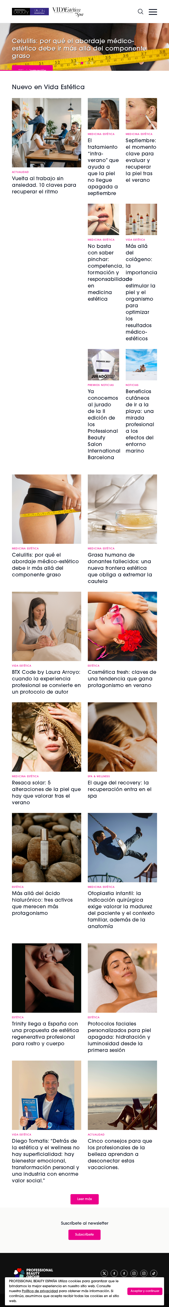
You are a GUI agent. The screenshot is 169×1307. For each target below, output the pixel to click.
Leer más (84, 1199)
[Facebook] (114, 1273)
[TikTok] (153, 1273)
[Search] (140, 11)
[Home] (30, 11)
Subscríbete (84, 1234)
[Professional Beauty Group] (33, 1273)
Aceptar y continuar (145, 1291)
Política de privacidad (40, 1291)
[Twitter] (104, 1273)
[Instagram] (134, 1273)
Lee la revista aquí (33, 54)
